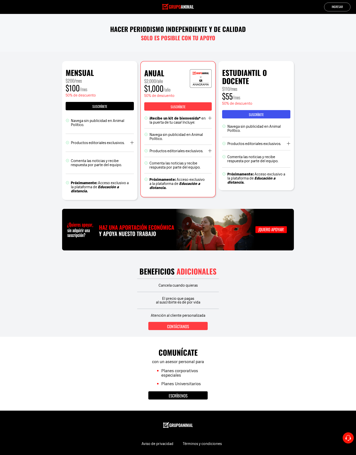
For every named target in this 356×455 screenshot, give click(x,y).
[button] (178, 106)
